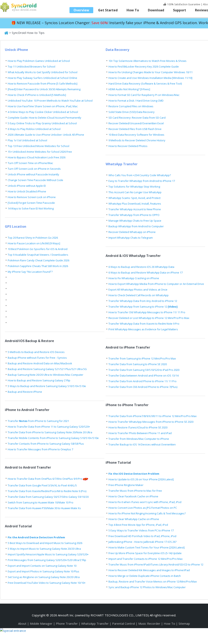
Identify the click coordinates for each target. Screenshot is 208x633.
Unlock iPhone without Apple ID (27, 186)
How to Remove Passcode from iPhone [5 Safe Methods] (42, 83)
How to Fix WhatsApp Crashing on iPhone (133, 278)
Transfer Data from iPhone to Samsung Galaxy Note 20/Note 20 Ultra (50, 432)
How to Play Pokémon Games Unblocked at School (39, 61)
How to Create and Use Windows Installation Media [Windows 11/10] (150, 78)
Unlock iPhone (16, 49)
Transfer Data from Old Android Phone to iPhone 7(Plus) (142, 387)
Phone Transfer (67, 623)
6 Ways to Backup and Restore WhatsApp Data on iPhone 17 (145, 272)
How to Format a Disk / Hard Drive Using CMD (136, 100)
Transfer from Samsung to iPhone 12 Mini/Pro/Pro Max (142, 358)
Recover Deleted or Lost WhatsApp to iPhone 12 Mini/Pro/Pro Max (148, 318)
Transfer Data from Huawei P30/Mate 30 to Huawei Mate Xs (44, 508)
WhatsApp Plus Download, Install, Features (134, 203)
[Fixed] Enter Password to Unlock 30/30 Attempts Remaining (44, 89)
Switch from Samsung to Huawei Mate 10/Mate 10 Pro (40, 502)
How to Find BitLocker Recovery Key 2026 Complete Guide (143, 66)
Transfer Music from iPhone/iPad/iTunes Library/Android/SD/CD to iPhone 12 (155, 564)
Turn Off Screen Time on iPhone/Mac (30, 163)
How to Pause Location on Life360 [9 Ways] (34, 243)
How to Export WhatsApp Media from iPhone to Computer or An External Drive (156, 284)
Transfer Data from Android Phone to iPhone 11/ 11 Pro (142, 381)
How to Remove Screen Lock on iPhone (32, 197)
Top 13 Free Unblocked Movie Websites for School (38, 146)
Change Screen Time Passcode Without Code (35, 180)
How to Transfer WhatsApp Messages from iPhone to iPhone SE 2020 (150, 422)
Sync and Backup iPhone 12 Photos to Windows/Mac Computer (147, 587)
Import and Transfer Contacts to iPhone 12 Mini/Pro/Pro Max (145, 559)
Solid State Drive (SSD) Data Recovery (131, 112)
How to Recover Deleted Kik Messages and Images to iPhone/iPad (149, 570)
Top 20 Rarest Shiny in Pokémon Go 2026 (33, 237)
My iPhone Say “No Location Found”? (30, 272)
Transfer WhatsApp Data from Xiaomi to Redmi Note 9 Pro (143, 323)
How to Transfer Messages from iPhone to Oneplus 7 (40, 449)
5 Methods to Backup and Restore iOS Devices (36, 352)
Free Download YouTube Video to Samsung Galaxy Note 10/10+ (47, 583)
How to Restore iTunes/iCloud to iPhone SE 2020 (137, 427)
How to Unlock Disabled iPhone (27, 191)
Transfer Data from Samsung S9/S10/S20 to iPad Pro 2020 (143, 370)
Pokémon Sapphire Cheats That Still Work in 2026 (38, 266)
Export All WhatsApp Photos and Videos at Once (137, 289)
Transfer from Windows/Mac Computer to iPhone (138, 439)
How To (133, 10)
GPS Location (15, 226)
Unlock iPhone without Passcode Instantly (33, 174)
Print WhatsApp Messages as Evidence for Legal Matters (143, 329)
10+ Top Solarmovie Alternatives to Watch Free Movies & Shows (147, 61)
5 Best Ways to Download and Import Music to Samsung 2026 (45, 543)
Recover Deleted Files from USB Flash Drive (134, 129)
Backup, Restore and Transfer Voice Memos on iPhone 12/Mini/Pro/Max (152, 581)
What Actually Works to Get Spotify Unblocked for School (42, 72)
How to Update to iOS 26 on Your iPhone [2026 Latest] (141, 479)
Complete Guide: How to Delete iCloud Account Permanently (44, 117)
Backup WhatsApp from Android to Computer (136, 226)
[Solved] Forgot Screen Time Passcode (31, 203)
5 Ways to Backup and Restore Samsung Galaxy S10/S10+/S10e (47, 386)
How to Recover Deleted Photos (127, 146)
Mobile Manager (41, 623)
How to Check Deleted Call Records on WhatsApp (138, 295)
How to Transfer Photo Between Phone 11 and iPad (140, 433)
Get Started (108, 10)
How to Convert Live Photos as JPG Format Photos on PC (142, 508)
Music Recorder (149, 623)
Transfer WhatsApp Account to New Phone (134, 209)
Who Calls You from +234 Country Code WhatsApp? (139, 175)
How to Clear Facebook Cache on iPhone (133, 496)
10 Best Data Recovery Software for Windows (136, 134)
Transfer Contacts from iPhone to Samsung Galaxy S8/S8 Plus (46, 443)
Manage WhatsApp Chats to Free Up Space (134, 220)
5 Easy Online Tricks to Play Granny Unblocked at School (42, 123)
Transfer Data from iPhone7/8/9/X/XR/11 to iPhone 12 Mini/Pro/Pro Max (152, 416)
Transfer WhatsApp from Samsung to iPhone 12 (143, 306)
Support (179, 10)
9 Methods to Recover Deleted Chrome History (136, 140)
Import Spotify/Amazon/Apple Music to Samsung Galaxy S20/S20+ (48, 554)
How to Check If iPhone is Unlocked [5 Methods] (37, 95)
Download (156, 10)
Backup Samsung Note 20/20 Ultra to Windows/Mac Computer (45, 375)
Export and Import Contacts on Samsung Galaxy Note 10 (42, 566)
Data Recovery (117, 49)
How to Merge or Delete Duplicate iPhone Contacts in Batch (144, 576)
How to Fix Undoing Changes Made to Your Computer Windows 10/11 (150, 72)
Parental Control (124, 623)
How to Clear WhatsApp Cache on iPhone (133, 519)
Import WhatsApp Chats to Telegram (130, 237)
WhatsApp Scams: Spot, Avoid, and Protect (134, 198)
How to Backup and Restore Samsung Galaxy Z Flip (39, 380)
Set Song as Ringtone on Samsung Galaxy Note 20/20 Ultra (44, 577)
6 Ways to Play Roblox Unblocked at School (34, 129)
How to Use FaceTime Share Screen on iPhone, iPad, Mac (43, 106)
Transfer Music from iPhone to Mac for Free (135, 490)
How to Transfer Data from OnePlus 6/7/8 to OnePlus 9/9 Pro (45, 479)
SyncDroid (19, 7)
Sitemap (184, 623)
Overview (81, 10)
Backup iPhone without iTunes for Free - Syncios (37, 357)
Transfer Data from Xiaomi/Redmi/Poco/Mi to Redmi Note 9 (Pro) (47, 491)
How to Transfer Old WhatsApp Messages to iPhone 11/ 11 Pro (146, 312)
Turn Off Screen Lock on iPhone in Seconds (34, 169)
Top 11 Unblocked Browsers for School (31, 66)
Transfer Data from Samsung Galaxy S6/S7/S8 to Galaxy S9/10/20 (48, 497)
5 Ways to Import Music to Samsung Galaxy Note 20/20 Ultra (44, 548)
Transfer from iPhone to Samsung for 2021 (38, 421)
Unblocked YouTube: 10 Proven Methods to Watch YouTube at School (50, 100)
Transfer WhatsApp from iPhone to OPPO (133, 215)
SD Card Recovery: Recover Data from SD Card (137, 117)
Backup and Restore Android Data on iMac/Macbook (40, 363)
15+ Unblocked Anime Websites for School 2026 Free (40, 151)
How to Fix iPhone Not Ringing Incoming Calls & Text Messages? (147, 513)
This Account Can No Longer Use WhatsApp (134, 192)
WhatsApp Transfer (122, 164)
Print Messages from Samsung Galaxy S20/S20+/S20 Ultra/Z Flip (47, 560)
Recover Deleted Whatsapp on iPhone (132, 232)
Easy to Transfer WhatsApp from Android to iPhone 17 (141, 181)
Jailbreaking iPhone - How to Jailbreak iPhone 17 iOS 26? (142, 542)
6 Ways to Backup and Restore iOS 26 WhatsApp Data (141, 267)
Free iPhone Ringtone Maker (125, 485)
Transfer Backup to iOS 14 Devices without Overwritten (142, 444)
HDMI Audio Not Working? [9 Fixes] (129, 89)
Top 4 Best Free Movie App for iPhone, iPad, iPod (138, 525)
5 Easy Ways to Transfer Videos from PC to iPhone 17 (141, 530)
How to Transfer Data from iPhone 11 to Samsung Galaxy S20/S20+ (49, 426)
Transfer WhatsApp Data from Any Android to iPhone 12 (142, 301)
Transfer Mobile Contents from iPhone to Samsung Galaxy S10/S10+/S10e (53, 438)
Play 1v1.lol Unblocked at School (27, 140)
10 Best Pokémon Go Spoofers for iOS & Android (37, 249)
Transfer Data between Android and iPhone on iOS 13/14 (143, 375)
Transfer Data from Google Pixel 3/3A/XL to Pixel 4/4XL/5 (42, 485)
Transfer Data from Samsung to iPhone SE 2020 (137, 364)
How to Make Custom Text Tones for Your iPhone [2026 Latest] (146, 547)
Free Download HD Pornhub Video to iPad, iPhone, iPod (142, 536)
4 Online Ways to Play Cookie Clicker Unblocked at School (43, 112)
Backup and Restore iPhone (25, 392)
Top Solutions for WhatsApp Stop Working (134, 186)
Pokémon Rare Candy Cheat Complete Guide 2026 (38, 260)
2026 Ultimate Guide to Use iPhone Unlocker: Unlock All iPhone (46, 134)
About (22, 623)
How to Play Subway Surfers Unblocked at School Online (42, 78)
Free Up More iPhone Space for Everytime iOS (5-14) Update (145, 553)
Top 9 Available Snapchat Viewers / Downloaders (38, 254)
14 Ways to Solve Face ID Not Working (31, 208)
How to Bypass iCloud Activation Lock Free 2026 (36, 157)
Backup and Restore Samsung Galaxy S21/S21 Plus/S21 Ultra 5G (47, 369)
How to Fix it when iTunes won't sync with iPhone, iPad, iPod (144, 502)
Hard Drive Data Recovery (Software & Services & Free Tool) (145, 83)
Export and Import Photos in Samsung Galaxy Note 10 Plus (43, 571)
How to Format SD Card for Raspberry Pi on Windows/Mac (143, 95)
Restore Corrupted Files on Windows (130, 106)
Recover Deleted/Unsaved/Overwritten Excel (136, 123)
